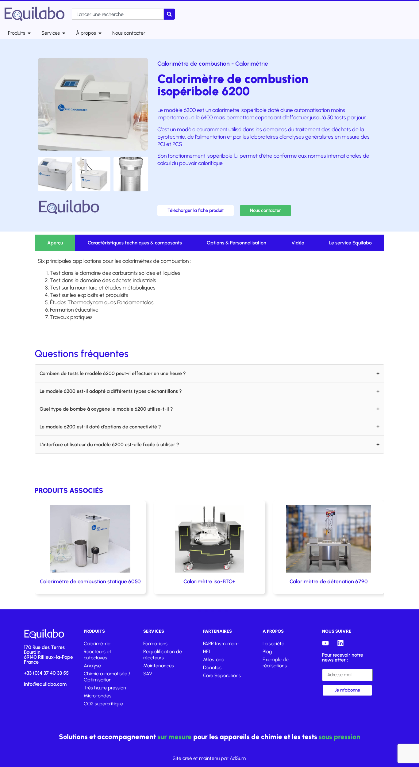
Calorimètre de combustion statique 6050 (90, 581)
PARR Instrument (221, 643)
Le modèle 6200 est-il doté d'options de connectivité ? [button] (100, 427)
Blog (267, 651)
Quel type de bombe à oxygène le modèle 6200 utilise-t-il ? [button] (106, 409)
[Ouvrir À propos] (100, 33)
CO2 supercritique (103, 704)
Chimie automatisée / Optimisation (107, 677)
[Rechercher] (169, 14)
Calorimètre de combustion (193, 63)
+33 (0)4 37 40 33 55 (46, 673)
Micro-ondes (97, 696)
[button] (192, 610)
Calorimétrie (251, 63)
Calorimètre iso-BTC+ (209, 581)
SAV (147, 674)
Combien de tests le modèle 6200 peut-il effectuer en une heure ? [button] (113, 373)
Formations (155, 643)
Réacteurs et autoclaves (97, 655)
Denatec (212, 667)
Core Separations (222, 675)
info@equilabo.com (45, 684)
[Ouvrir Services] (63, 33)
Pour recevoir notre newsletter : (342, 657)
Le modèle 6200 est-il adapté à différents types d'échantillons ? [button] (111, 391)
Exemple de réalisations (276, 663)
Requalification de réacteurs (162, 655)
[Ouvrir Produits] (29, 33)
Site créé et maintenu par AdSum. (210, 758)
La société (273, 643)
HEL (207, 651)
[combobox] (118, 14)
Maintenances (158, 666)
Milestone (213, 659)
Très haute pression (105, 688)
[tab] (55, 243)
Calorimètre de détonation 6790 (329, 581)
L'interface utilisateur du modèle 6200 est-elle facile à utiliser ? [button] (109, 444)
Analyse (92, 666)
